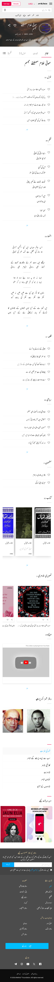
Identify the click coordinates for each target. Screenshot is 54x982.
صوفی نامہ (49, 923)
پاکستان (16, 34)
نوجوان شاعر (45, 779)
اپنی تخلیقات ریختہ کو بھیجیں (44, 908)
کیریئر (25, 903)
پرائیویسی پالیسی (34, 870)
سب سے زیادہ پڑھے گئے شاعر (38, 758)
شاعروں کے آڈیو (43, 786)
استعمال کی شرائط (26, 974)
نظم (9, 53)
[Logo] (42, 3)
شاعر (37, 15)
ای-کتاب (18, 15)
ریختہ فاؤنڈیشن (23, 886)
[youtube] (28, 964)
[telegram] (16, 964)
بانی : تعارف (23, 892)
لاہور (20, 34)
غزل (22, 53)
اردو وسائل (48, 903)
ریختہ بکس (24, 934)
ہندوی (25, 923)
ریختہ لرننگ (48, 929)
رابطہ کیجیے (24, 897)
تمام (46, 53)
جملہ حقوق (19, 974)
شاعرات (47, 772)
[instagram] (22, 964)
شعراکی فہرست (45, 751)
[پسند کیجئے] (15, 25)
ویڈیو (24, 15)
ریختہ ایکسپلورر (23, 908)
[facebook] (40, 964)
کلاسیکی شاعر (46, 765)
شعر (33, 15)
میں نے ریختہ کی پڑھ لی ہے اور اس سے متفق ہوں (29, 870)
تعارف (35, 53)
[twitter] (34, 964)
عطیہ (50, 886)
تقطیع (50, 897)
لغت (29, 15)
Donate (16, 4)
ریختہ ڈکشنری (23, 929)
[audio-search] (5, 10)
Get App (6, 4)
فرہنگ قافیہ (48, 892)
